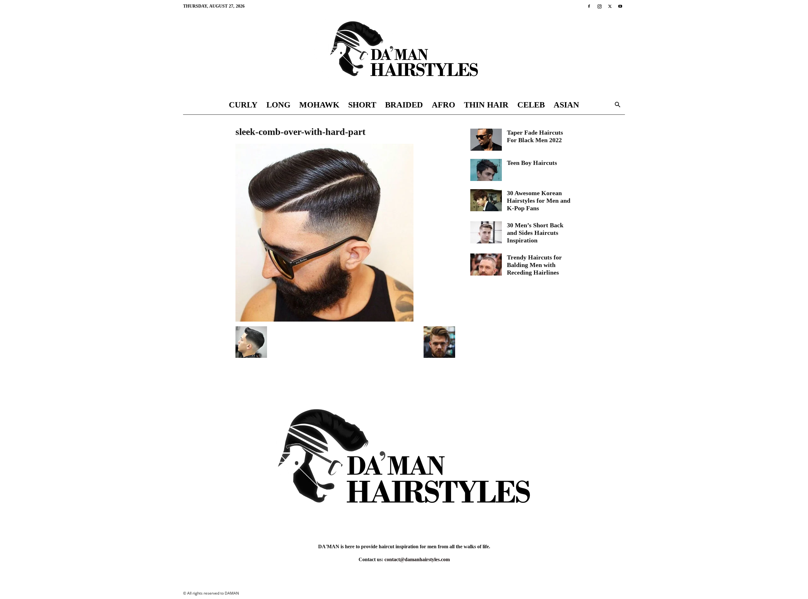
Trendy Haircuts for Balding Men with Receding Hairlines (534, 265)
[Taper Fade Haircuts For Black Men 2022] (486, 140)
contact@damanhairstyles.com (417, 559)
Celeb (531, 104)
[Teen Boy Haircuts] (486, 170)
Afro (443, 104)
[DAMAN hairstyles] (404, 54)
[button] (617, 105)
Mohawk (319, 104)
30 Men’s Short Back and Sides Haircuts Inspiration (535, 233)
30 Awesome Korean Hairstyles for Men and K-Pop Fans (538, 200)
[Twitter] (610, 6)
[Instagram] (599, 6)
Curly (243, 104)
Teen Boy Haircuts (532, 162)
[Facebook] (589, 6)
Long (278, 104)
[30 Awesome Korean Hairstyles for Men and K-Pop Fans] (486, 200)
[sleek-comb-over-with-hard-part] (324, 320)
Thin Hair (486, 104)
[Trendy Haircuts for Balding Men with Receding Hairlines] (486, 264)
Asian (566, 104)
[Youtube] (620, 6)
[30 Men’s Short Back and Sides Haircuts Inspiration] (486, 232)
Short (362, 104)
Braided (404, 104)
